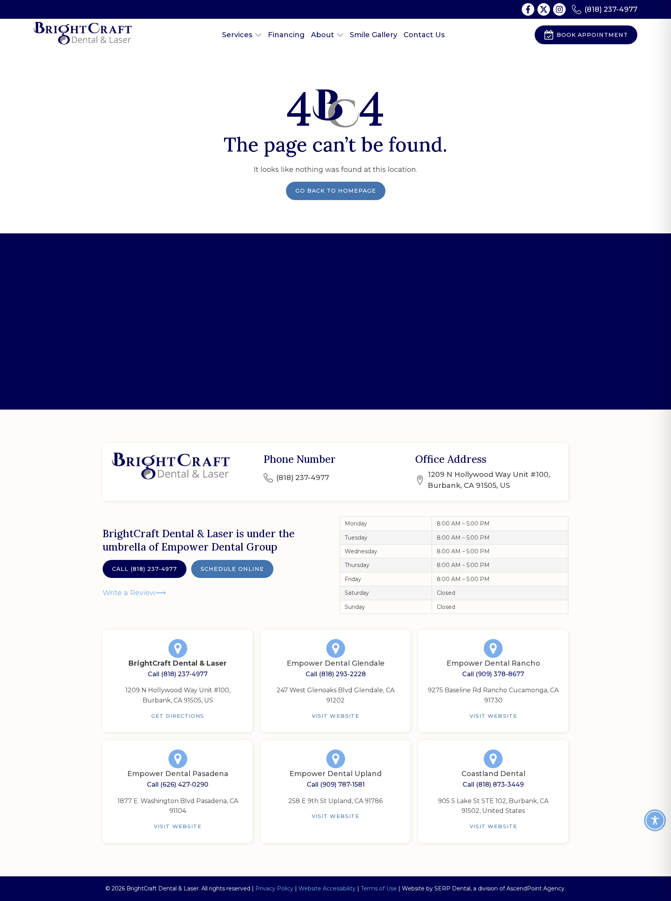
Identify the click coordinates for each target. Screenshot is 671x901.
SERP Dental (452, 888)
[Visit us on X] (544, 9)
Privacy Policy (274, 888)
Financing (286, 35)
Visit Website (335, 716)
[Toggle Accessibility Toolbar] (655, 820)
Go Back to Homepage (335, 190)
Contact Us (424, 35)
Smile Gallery (373, 35)
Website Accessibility (327, 888)
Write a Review (129, 593)
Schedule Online (232, 568)
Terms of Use (379, 888)
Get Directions (177, 716)
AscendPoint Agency (535, 888)
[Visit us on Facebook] (528, 9)
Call (144, 568)
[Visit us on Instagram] (559, 9)
